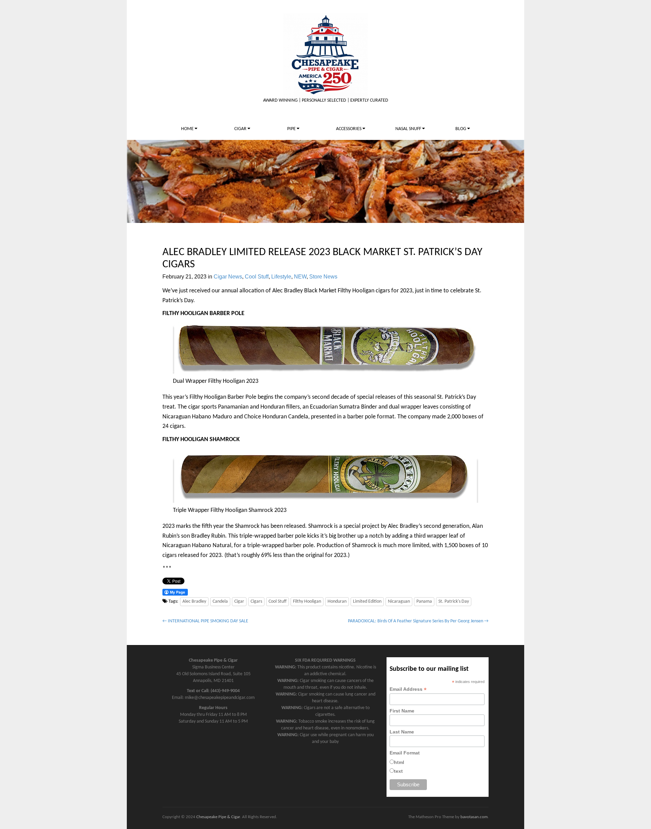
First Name (402, 710)
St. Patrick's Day (453, 601)
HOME (188, 128)
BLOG (461, 128)
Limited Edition (367, 601)
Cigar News (228, 276)
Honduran (337, 601)
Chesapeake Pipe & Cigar (218, 817)
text (398, 771)
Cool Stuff (257, 276)
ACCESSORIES (349, 128)
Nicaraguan (399, 601)
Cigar (239, 601)
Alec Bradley (194, 601)
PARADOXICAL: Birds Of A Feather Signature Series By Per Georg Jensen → (418, 621)
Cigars (256, 601)
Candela (220, 601)
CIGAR (241, 128)
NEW (300, 276)
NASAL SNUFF (408, 128)
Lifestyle (281, 276)
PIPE (292, 128)
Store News (323, 276)
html (399, 762)
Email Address (408, 689)
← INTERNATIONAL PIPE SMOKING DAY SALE (205, 621)
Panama (424, 601)
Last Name (402, 731)
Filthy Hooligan (307, 601)
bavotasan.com (474, 817)
